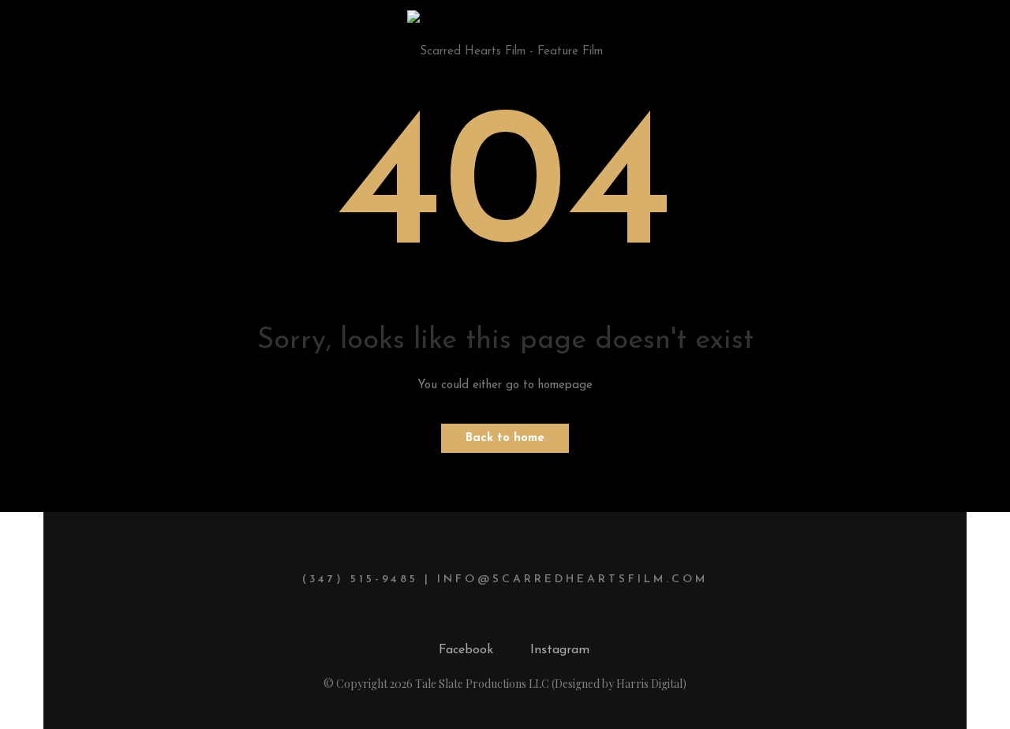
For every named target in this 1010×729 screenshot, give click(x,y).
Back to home (505, 438)
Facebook (466, 650)
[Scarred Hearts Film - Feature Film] (505, 41)
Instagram (559, 650)
